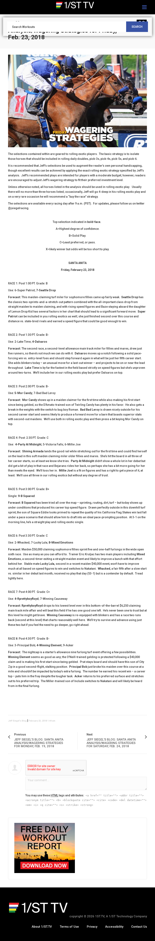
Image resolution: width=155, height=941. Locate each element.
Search (137, 26)
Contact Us (139, 926)
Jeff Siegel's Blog (17, 721)
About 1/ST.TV (42, 926)
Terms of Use (69, 926)
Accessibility (114, 926)
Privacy (92, 926)
